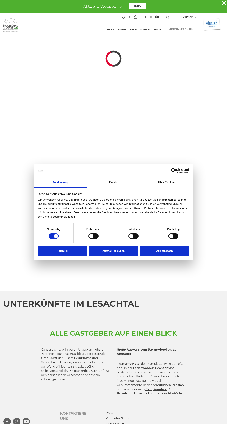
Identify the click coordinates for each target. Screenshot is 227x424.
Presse (110, 412)
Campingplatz (156, 389)
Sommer (122, 29)
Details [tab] (113, 182)
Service (158, 29)
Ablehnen (62, 250)
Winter (133, 29)
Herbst (111, 29)
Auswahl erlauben (113, 250)
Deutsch (187, 17)
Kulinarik (145, 29)
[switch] (93, 236)
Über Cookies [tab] (166, 182)
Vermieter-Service (118, 418)
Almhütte (175, 393)
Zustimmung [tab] (60, 182)
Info (137, 6)
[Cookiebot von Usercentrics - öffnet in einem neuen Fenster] (173, 170)
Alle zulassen (164, 250)
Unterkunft (181, 29)
